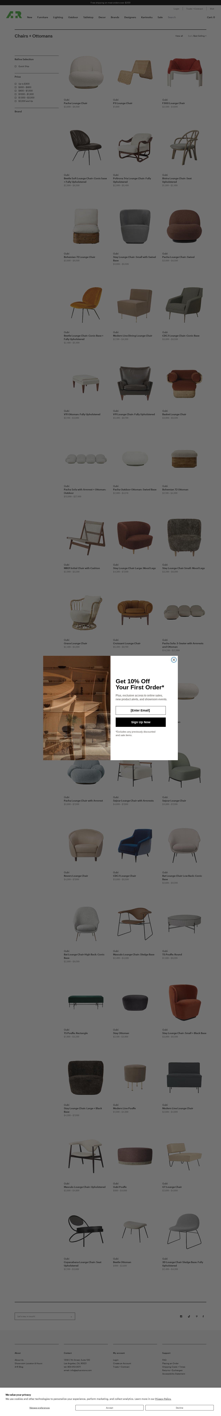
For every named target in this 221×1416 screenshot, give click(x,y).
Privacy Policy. (163, 1398)
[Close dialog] (173, 659)
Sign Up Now (140, 722)
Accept (109, 1407)
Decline (179, 1407)
